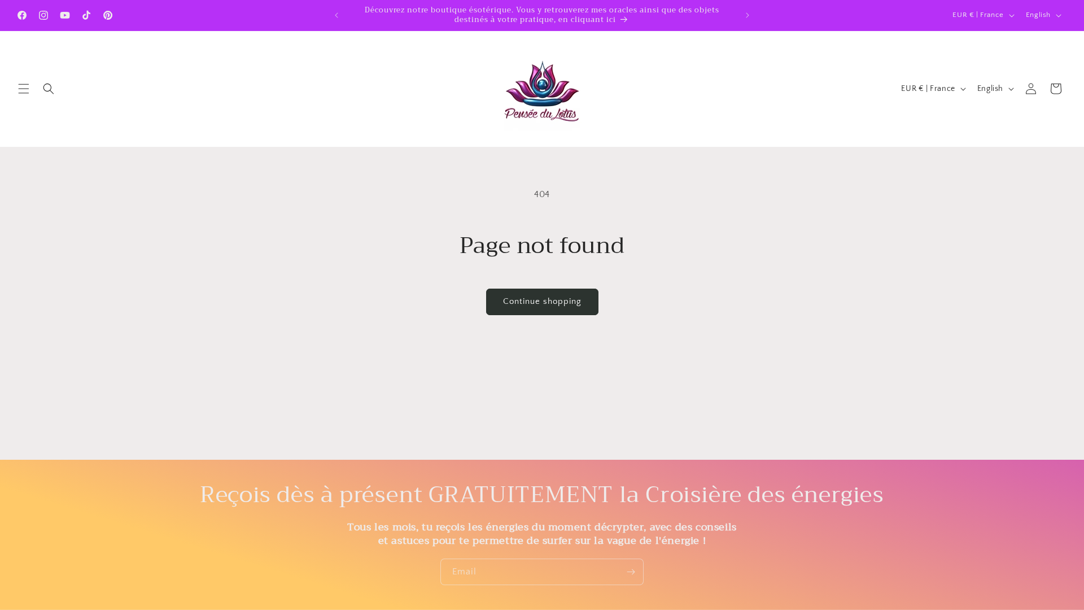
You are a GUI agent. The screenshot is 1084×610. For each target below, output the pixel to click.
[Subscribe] (630, 572)
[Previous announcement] (336, 15)
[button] (23, 88)
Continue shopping (542, 301)
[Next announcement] (747, 15)
